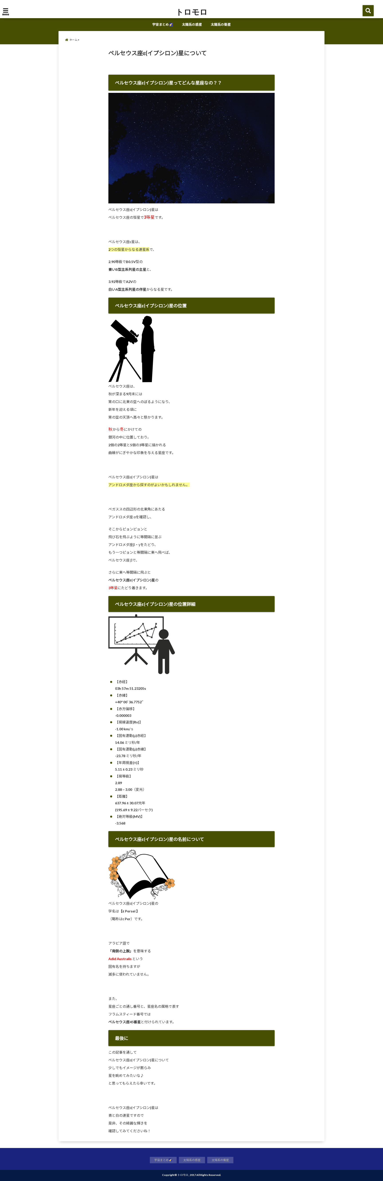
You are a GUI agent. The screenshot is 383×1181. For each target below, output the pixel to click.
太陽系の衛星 (221, 24)
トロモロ (192, 11)
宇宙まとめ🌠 (162, 24)
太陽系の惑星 (192, 24)
